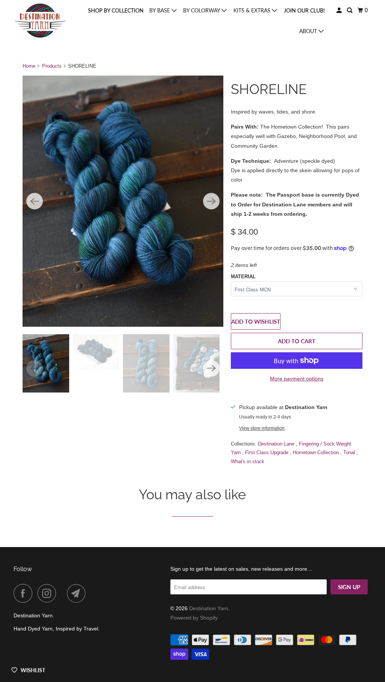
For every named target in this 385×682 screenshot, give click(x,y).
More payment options (296, 379)
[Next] (211, 201)
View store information (262, 428)
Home (29, 66)
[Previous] (34, 201)
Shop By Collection (116, 10)
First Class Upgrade (267, 452)
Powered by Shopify (194, 618)
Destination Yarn (208, 608)
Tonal (349, 452)
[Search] (350, 10)
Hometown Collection (316, 452)
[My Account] (339, 10)
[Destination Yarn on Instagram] (49, 593)
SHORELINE (269, 89)
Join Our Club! (304, 10)
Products (52, 66)
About (308, 31)
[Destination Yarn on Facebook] (25, 593)
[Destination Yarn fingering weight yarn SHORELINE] (123, 201)
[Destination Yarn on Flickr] (63, 593)
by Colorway (202, 10)
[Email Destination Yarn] (78, 593)
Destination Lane (277, 444)
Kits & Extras (252, 10)
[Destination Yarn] (40, 20)
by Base (160, 10)
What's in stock (247, 461)
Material (243, 276)
